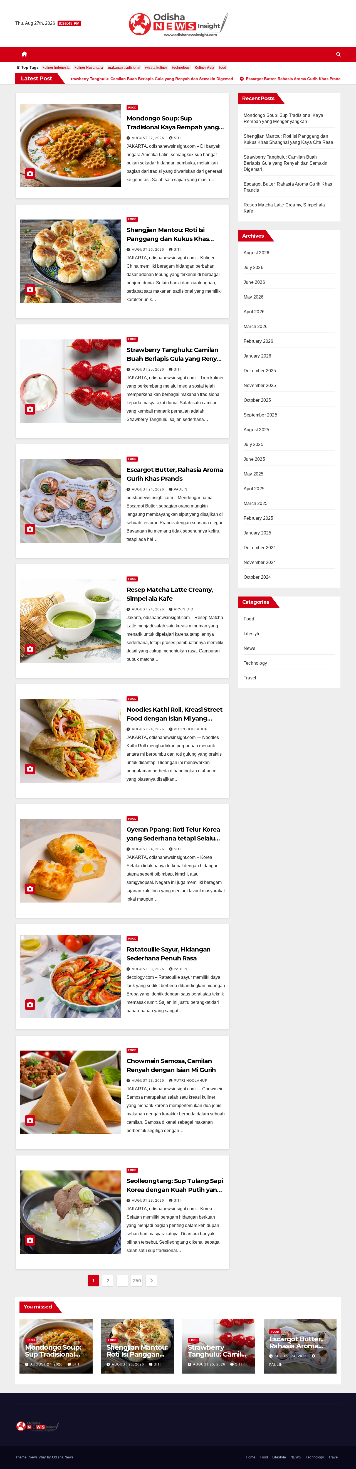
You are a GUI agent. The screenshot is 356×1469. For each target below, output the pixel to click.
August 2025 (256, 429)
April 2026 (254, 311)
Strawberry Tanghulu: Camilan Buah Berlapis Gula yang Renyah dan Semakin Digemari (175, 358)
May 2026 (254, 297)
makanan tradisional (124, 68)
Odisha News (62, 1457)
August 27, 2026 (148, 138)
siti (177, 138)
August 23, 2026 (148, 969)
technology (181, 68)
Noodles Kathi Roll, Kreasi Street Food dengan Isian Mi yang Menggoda (174, 718)
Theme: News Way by (33, 1457)
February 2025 (258, 518)
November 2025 (260, 385)
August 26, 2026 (148, 250)
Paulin (180, 489)
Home (250, 1457)
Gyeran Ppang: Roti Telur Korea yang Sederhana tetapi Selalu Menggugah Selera (173, 838)
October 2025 (257, 400)
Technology (255, 663)
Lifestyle (252, 633)
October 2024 (257, 577)
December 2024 (260, 547)
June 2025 (254, 459)
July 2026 (253, 267)
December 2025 (260, 370)
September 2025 (260, 415)
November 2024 (260, 562)
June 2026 (254, 282)
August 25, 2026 (148, 369)
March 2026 (256, 326)
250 (137, 1280)
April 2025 (254, 488)
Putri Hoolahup (190, 729)
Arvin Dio (183, 609)
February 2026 (258, 341)
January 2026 (257, 356)
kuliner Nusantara (89, 68)
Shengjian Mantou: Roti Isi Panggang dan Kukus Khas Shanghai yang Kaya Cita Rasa (172, 239)
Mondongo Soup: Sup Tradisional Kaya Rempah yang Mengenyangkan (173, 127)
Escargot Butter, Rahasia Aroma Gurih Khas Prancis (299, 1346)
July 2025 (253, 444)
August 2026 (256, 252)
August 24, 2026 (148, 489)
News (249, 648)
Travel (250, 678)
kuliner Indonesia (56, 68)
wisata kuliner (156, 68)
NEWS (295, 1457)
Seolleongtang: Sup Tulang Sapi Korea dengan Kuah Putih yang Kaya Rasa (175, 1189)
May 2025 (254, 474)
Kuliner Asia (204, 68)
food (222, 68)
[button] (338, 54)
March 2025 (256, 503)
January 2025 (257, 533)
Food (132, 107)
